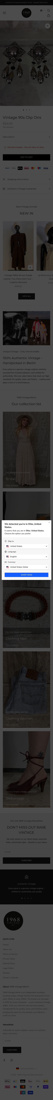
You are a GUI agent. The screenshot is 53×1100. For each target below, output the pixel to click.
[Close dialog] (49, 522)
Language (12, 552)
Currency (11, 562)
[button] (26, 546)
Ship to (11, 541)
